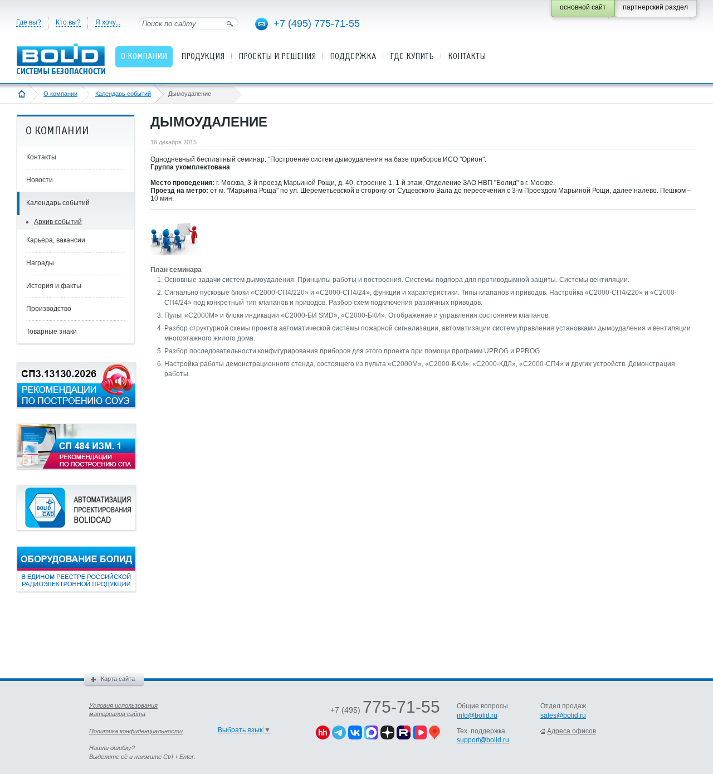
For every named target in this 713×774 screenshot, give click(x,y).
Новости (39, 180)
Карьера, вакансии (55, 240)
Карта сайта (118, 678)
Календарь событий (123, 93)
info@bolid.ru (477, 715)
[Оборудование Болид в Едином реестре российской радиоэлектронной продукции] (76, 589)
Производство (48, 309)
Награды (40, 263)
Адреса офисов (571, 731)
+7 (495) (385, 709)
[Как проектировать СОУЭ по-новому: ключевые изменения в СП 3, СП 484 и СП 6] (76, 406)
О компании (60, 93)
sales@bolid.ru (563, 715)
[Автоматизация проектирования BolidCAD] (76, 528)
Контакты (41, 157)
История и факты (53, 286)
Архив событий (58, 222)
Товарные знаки (51, 331)
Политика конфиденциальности (136, 731)
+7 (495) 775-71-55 (317, 23)
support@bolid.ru (483, 740)
